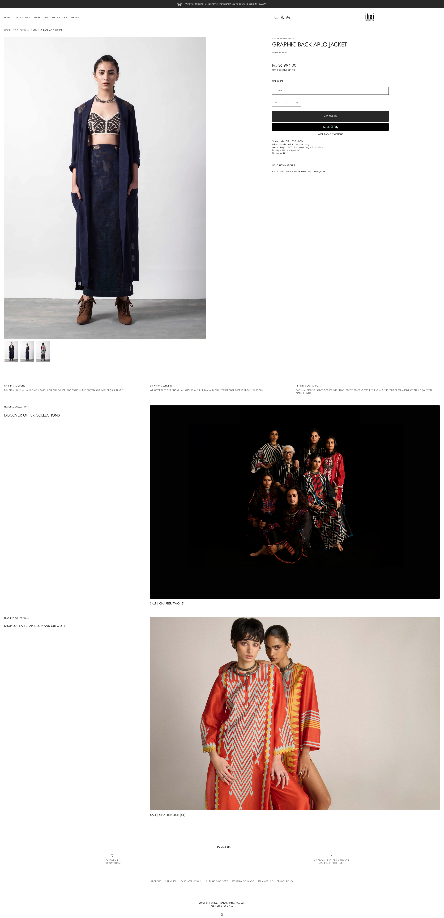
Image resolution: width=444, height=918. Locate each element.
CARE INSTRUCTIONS (15, 385)
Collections (22, 30)
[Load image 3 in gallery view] (43, 351)
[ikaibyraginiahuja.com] (370, 17)
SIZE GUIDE (277, 81)
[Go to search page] (276, 17)
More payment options (330, 134)
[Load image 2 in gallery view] (27, 351)
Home (7, 30)
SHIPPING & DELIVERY (161, 385)
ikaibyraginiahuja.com (232, 903)
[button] (276, 17)
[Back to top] (222, 914)
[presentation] (105, 188)
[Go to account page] (282, 18)
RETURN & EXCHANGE (307, 385)
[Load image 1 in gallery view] (11, 351)
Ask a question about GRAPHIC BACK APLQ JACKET (299, 171)
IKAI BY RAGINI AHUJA (283, 38)
